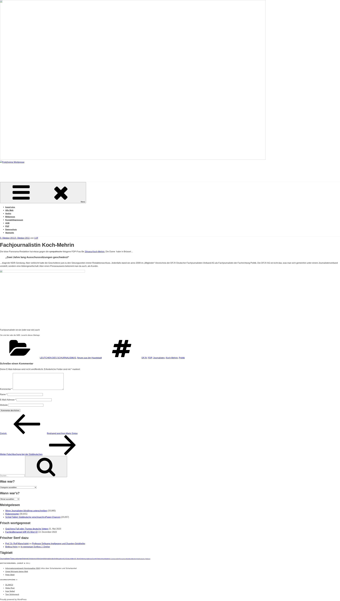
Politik (182, 358)
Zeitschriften (70, 558)
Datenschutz (11, 229)
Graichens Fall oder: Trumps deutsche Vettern (26, 529)
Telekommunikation (103, 558)
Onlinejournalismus (86, 558)
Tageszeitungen (16, 559)
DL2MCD (9, 585)
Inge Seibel (10, 591)
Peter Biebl (9, 575)
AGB (7, 223)
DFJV (144, 358)
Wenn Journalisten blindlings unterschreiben (26, 511)
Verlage (40, 559)
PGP (7, 226)
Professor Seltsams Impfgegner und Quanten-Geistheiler (58, 543)
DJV (64, 558)
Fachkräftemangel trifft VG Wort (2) (21, 532)
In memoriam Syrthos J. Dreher (35, 547)
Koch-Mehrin (172, 358)
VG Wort (77, 558)
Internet (25, 559)
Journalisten (159, 358)
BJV (118, 558)
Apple (137, 558)
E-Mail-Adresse (8, 400)
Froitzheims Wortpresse (38, 170)
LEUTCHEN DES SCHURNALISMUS (58, 358)
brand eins (10, 207)
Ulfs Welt (9, 210)
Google (94, 558)
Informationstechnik (50, 559)
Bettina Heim (11, 547)
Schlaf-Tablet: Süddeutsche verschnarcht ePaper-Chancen (33, 517)
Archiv (8, 213)
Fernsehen (122, 558)
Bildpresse (10, 217)
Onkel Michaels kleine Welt (16, 571)
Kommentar (6, 389)
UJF (36, 238)
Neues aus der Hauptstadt (89, 358)
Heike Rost (9, 588)
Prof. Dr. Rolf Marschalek (17, 543)
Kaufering (60, 558)
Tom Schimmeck (12, 594)
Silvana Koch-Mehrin (95, 251)
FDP (150, 358)
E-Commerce (113, 558)
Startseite (9, 233)
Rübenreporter (12, 514)
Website (4, 405)
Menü (83, 202)
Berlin (133, 558)
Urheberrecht (33, 559)
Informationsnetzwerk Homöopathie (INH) (22, 568)
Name (3, 394)
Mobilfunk (129, 558)
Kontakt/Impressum (14, 220)
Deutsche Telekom (144, 558)
